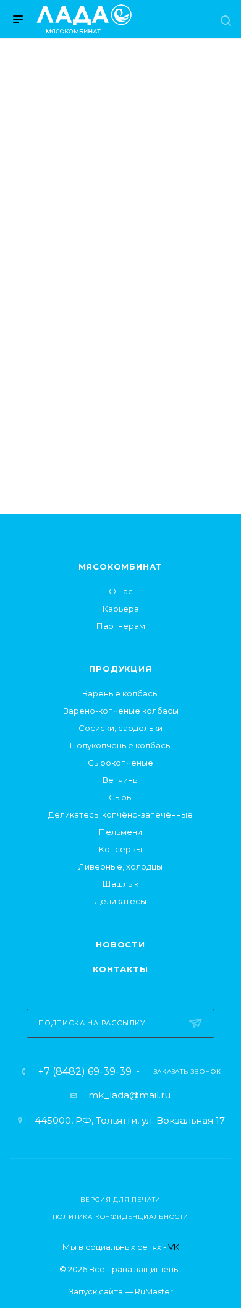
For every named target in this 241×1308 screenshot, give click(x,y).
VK (173, 1247)
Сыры (121, 797)
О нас (121, 591)
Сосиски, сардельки (120, 728)
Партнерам (120, 626)
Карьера (121, 608)
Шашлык (120, 884)
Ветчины (121, 780)
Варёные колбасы (120, 693)
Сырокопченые (120, 762)
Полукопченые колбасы (121, 745)
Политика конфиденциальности (121, 1217)
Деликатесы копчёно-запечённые (120, 814)
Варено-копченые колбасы (121, 711)
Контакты (120, 969)
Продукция (120, 668)
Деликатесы (120, 901)
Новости (120, 944)
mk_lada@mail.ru (129, 1095)
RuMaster (154, 1291)
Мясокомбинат (120, 566)
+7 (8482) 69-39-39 (85, 1072)
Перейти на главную (120, 398)
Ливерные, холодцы (120, 866)
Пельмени (120, 832)
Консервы (120, 849)
